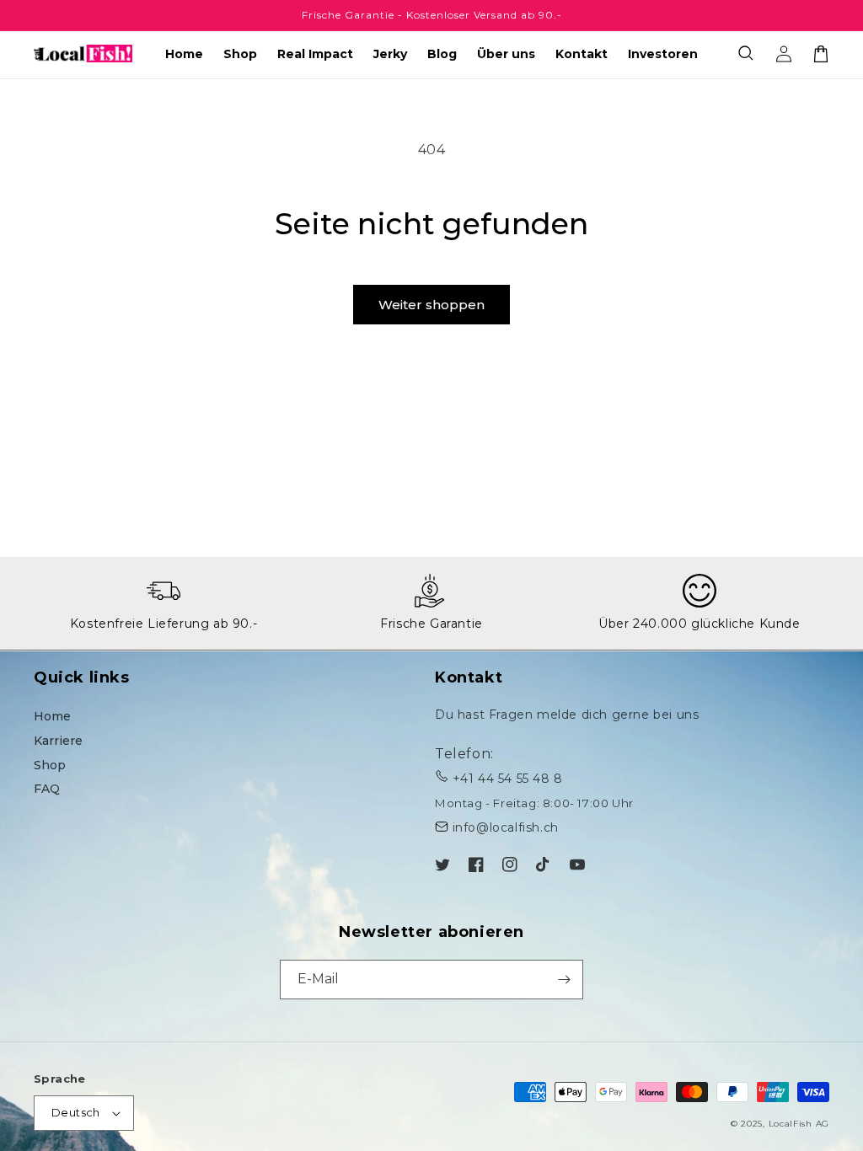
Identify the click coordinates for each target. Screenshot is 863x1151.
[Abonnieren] (563, 979)
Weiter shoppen (431, 305)
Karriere (58, 740)
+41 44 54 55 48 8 (508, 778)
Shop (50, 765)
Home (52, 716)
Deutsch (75, 1112)
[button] (746, 54)
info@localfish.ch (506, 827)
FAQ (47, 788)
